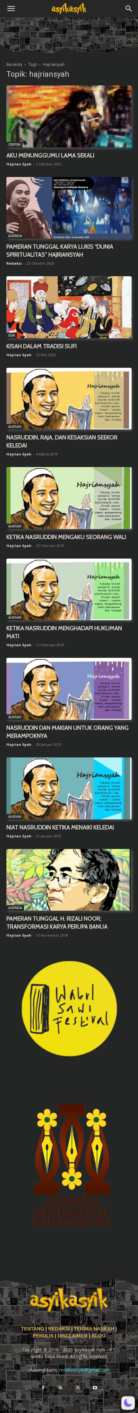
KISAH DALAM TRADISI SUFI (41, 346)
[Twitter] (77, 1388)
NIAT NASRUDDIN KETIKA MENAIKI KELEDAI (60, 827)
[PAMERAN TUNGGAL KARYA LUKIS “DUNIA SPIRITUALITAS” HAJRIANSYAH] (69, 208)
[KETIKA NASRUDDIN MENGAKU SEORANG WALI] (69, 498)
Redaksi (14, 263)
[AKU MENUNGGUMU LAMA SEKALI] (69, 116)
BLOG (98, 1335)
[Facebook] (43, 1388)
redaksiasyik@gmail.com (84, 1370)
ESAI (11, 335)
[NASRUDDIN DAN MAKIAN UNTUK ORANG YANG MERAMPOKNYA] (69, 689)
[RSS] (60, 1388)
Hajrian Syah (18, 164)
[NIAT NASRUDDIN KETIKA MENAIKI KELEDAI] (69, 788)
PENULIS (44, 1335)
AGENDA (15, 236)
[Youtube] (95, 1388)
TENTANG (33, 1328)
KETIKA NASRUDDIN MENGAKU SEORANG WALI (66, 537)
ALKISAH (15, 426)
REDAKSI (59, 1328)
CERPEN (14, 144)
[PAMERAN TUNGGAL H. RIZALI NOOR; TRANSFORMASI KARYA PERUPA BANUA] (69, 880)
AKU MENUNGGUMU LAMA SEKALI (50, 155)
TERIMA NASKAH (95, 1328)
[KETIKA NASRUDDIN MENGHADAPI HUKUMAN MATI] (69, 590)
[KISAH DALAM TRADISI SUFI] (69, 307)
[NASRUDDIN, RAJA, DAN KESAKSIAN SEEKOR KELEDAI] (69, 399)
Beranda (14, 64)
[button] (11, 8)
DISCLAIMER (72, 1335)
